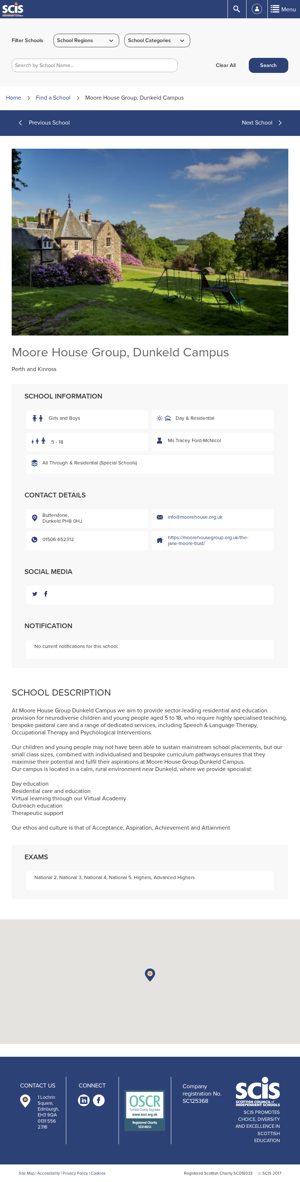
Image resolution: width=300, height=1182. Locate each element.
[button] (150, 975)
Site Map (26, 1173)
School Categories (149, 40)
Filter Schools (27, 40)
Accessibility (48, 1173)
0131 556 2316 (47, 1124)
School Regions (75, 40)
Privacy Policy (75, 1173)
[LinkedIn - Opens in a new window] (84, 1101)
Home (13, 97)
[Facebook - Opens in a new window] (99, 1101)
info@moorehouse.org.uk (195, 517)
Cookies (98, 1173)
